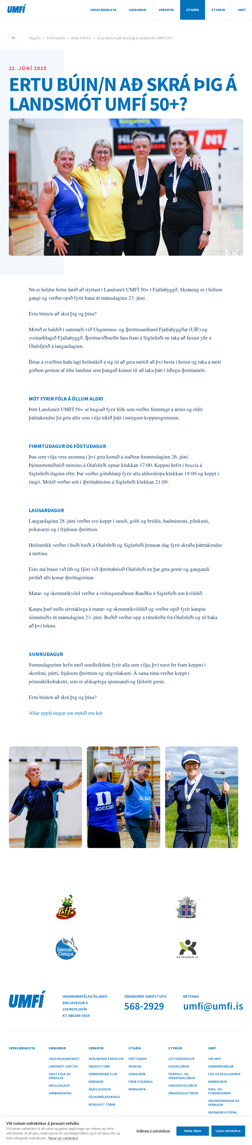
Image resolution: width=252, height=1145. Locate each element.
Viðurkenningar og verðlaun (223, 1103)
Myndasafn (137, 1089)
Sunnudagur (46, 654)
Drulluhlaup (59, 1086)
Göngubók (137, 1074)
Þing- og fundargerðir (219, 1091)
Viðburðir (137, 10)
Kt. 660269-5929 (76, 1015)
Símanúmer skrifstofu (145, 996)
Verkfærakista (103, 10)
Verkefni (166, 10)
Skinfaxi (135, 1067)
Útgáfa (192, 10)
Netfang (191, 996)
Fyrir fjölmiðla (140, 1082)
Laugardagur (46, 510)
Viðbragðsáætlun (103, 1074)
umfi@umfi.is (213, 1006)
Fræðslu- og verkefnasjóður (181, 1076)
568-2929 (144, 1006)
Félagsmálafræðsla (104, 1097)
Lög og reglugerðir (224, 1074)
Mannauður (217, 1082)
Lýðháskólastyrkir (183, 1093)
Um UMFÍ (214, 1059)
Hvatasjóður (178, 1067)
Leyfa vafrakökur (228, 1131)
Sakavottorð (99, 1067)
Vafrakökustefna (222, 1113)
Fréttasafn (56, 37)
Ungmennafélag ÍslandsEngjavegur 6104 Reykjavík (85, 1002)
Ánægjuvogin (100, 1089)
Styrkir (218, 10)
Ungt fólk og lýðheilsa (60, 1076)
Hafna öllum (192, 1131)
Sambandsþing (60, 1093)
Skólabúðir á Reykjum (106, 1059)
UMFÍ (16, 8)
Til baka (14, 38)
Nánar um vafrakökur (63, 1138)
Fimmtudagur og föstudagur (67, 446)
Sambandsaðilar (221, 1067)
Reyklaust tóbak (102, 1105)
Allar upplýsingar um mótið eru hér (66, 712)
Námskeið (96, 1082)
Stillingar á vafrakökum (153, 1131)
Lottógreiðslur (181, 1059)
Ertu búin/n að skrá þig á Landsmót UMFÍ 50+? (135, 37)
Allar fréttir (81, 37)
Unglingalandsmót (64, 1059)
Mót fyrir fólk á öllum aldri (66, 398)
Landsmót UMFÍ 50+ (64, 1067)
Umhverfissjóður (182, 1086)
